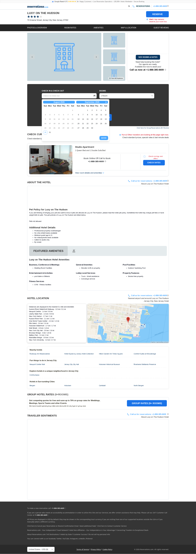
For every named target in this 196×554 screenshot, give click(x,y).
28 (83, 128)
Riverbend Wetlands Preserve (145, 364)
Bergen (32, 385)
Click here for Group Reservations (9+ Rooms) (153, 128)
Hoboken (67, 385)
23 (92, 123)
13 (78, 119)
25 (101, 123)
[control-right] (96, 56)
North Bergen (139, 385)
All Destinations (53, 534)
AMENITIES (98, 28)
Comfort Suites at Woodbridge (145, 354)
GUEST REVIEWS (161, 28)
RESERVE (157, 14)
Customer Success (80, 534)
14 (83, 119)
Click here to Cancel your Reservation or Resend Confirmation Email (53, 526)
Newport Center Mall (37, 364)
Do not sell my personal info (99, 534)
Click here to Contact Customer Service (112, 526)
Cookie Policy (107, 549)
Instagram (74, 539)
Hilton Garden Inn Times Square (111, 354)
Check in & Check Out (53, 91)
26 (106, 123)
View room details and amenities (88, 173)
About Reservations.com (36, 534)
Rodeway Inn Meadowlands (40, 354)
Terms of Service (82, 549)
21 (83, 123)
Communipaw (34, 375)
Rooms (102, 91)
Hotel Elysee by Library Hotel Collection (79, 354)
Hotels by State (66, 534)
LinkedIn (81, 539)
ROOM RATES (70, 28)
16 (92, 119)
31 (50, 132)
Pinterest (89, 539)
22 (87, 123)
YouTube (65, 539)
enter (103, 138)
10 (97, 115)
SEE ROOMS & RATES (147, 57)
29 (87, 128)
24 (97, 123)
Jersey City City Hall (71, 364)
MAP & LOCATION (128, 28)
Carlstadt (102, 385)
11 (101, 115)
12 (106, 115)
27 (78, 128)
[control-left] (32, 56)
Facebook (52, 539)
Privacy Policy (96, 549)
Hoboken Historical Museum (109, 364)
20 (78, 123)
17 (97, 119)
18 (101, 119)
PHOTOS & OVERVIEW (37, 28)
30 (45, 132)
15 (87, 119)
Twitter (59, 539)
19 (106, 119)
